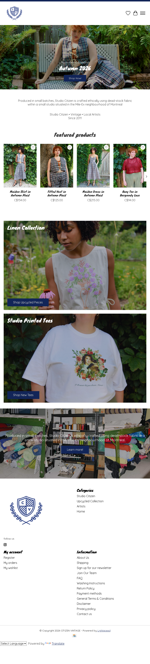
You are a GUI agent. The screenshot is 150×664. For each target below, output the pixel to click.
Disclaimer (84, 604)
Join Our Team (87, 573)
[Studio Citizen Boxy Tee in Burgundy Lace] (129, 166)
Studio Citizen (86, 496)
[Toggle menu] (142, 13)
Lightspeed (104, 630)
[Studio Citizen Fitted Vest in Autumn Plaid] (56, 166)
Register (9, 557)
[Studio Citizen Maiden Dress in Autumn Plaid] (93, 166)
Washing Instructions (91, 583)
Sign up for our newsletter (94, 568)
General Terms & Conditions (95, 598)
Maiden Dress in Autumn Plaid (93, 193)
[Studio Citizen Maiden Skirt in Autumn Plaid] (20, 166)
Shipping (82, 563)
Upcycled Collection (90, 501)
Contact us (84, 614)
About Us (83, 557)
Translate (58, 643)
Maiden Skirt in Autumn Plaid (20, 193)
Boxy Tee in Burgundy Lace (130, 193)
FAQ (79, 578)
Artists (81, 506)
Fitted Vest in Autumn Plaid (57, 193)
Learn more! (75, 449)
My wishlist (11, 568)
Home (81, 511)
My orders (10, 563)
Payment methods (89, 593)
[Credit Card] (74, 636)
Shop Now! (75, 78)
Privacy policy (86, 609)
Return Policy (85, 588)
